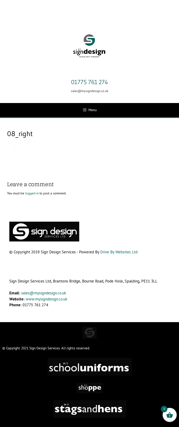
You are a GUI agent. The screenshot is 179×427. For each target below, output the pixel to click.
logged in (32, 193)
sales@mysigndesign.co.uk (43, 293)
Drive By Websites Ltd (119, 252)
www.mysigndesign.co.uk (46, 299)
